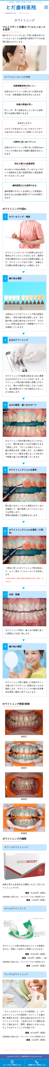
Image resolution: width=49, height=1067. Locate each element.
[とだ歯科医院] (21, 7)
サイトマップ (10, 1050)
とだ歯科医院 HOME (10, 13)
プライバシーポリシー (30, 1050)
